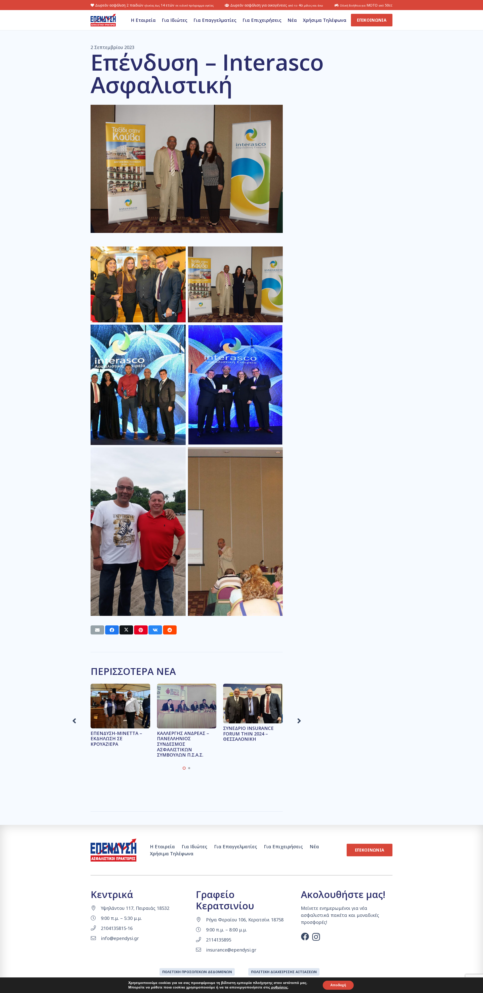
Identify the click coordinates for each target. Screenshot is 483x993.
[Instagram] (316, 936)
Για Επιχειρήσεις (283, 846)
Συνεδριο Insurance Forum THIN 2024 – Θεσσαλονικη (248, 733)
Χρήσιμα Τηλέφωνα (171, 854)
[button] (184, 768)
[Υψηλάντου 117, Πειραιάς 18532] (96, 908)
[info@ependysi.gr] (96, 938)
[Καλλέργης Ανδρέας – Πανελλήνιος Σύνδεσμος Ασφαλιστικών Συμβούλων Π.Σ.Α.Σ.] (187, 687)
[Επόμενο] (299, 721)
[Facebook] (305, 936)
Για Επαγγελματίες (235, 846)
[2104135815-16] (96, 928)
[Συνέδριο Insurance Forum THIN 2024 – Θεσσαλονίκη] (253, 687)
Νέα (314, 846)
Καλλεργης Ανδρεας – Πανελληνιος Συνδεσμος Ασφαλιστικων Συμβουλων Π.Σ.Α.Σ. (183, 744)
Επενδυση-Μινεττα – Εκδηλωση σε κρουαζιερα (116, 738)
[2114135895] (201, 939)
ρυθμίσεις (279, 987)
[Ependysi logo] (103, 20)
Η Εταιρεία (162, 846)
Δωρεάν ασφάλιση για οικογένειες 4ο (276, 5)
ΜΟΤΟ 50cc (366, 5)
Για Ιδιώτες (194, 846)
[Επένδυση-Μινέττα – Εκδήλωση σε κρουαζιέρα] (120, 687)
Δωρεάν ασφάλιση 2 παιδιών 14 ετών (154, 5)
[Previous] (75, 721)
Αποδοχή (338, 985)
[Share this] (112, 629)
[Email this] (97, 629)
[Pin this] (141, 629)
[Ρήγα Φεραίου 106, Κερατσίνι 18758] (201, 919)
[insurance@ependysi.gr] (201, 949)
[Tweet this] (126, 629)
